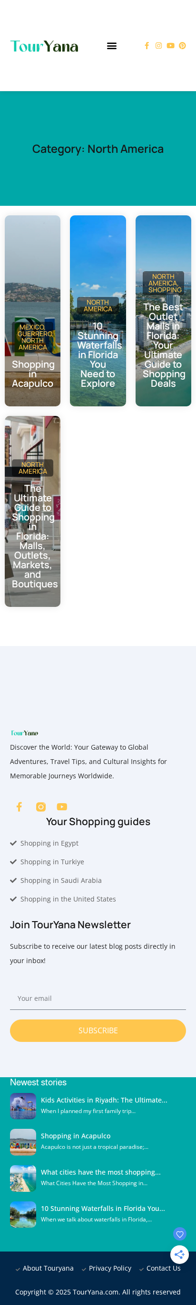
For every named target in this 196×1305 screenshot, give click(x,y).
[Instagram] (158, 45)
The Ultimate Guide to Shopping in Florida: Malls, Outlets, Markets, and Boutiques (35, 536)
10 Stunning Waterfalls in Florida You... (103, 1208)
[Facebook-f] (146, 45)
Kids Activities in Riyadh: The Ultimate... (104, 1099)
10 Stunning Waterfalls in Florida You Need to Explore (99, 354)
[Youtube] (170, 45)
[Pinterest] (182, 45)
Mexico (32, 326)
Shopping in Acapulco (33, 374)
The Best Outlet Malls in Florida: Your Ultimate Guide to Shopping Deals (164, 345)
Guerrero (35, 333)
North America (33, 343)
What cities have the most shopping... (101, 1172)
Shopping (165, 289)
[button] (112, 45)
